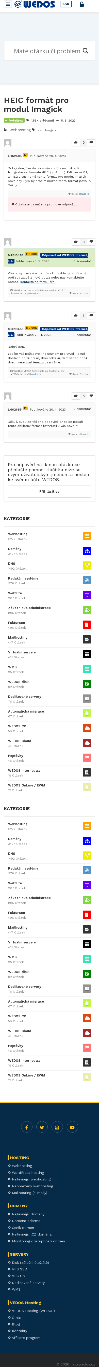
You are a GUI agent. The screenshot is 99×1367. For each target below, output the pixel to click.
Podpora (84, 293)
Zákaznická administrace (29, 608)
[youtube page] (72, 1127)
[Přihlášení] (86, 6)
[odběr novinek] (57, 1127)
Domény (14, 549)
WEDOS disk (18, 682)
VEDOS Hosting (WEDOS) (33, 1311)
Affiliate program (26, 1338)
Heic (41, 130)
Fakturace (16, 623)
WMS (12, 667)
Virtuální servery (22, 652)
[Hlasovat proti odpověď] (91, 242)
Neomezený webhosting (32, 1186)
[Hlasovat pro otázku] (76, 143)
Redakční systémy (23, 578)
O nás (16, 1318)
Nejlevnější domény (27, 1214)
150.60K (31, 254)
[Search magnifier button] (85, 50)
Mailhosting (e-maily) (29, 1193)
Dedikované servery (24, 697)
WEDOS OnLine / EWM (26, 785)
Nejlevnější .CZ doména (31, 1234)
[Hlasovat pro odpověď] (76, 242)
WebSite (15, 593)
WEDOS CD (17, 726)
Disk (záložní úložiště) (30, 1262)
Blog (15, 1324)
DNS (11, 564)
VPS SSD (19, 1269)
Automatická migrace (26, 711)
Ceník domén (22, 1228)
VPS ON (18, 1276)
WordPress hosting (27, 1173)
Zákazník (83, 194)
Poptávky (15, 756)
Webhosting (20, 130)
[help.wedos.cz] (34, 4)
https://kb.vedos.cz (30, 293)
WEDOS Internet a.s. (24, 770)
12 (25, 154)
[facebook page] (26, 1127)
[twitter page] (42, 1127)
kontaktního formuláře (37, 282)
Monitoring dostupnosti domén (38, 1241)
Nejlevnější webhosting (31, 1179)
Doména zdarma (25, 1221)
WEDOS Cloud (19, 741)
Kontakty (19, 1331)
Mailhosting (17, 637)
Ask (65, 4)
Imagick (50, 130)
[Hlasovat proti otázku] (91, 142)
